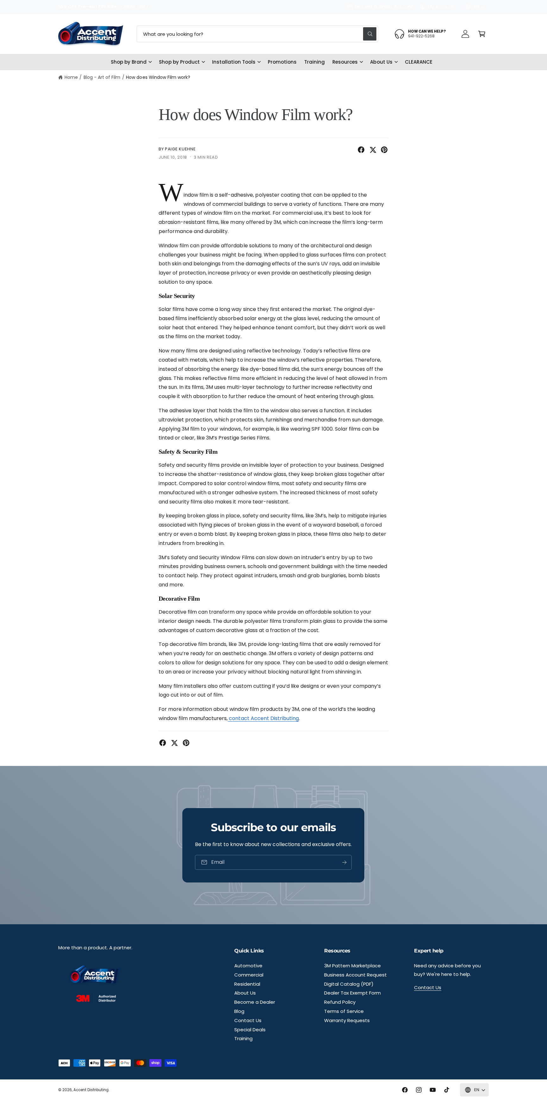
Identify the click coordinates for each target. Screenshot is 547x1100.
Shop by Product (179, 62)
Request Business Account (384, 6)
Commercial (248, 974)
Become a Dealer (254, 1002)
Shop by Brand (129, 62)
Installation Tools (233, 62)
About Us (381, 62)
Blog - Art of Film (102, 77)
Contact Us (247, 1020)
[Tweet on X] (373, 150)
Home (71, 77)
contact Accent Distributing (263, 718)
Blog (239, 1011)
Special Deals (250, 1029)
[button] (482, 34)
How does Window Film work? (158, 77)
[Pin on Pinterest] (384, 150)
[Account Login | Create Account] (465, 34)
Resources (345, 62)
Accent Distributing (91, 1089)
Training (243, 1038)
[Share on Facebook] (361, 150)
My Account (441, 6)
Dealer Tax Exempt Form (352, 992)
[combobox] (257, 34)
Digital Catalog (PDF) (349, 984)
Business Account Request (355, 974)
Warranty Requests (347, 1020)
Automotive (248, 965)
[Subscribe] (345, 862)
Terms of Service (344, 1011)
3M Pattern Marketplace (352, 965)
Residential (247, 984)
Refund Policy (339, 1002)
